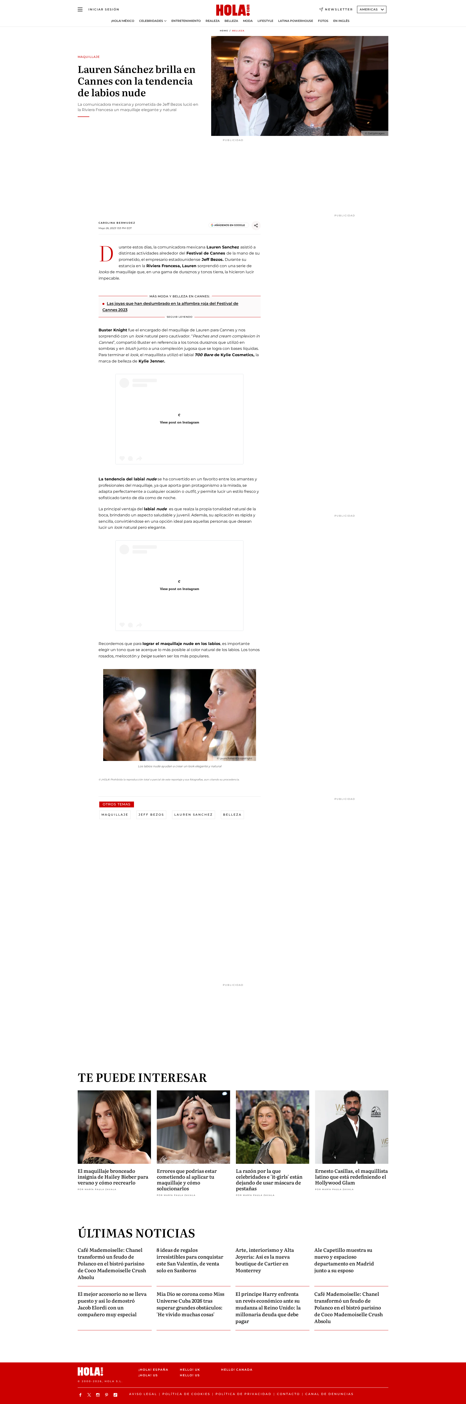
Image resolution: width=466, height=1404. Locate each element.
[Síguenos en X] (89, 1395)
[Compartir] (256, 225)
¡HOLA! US (148, 1375)
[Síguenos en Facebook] (81, 1395)
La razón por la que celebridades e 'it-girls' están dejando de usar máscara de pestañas (269, 1179)
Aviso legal (143, 1394)
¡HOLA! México (122, 21)
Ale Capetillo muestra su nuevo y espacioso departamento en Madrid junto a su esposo (344, 1260)
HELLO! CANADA (237, 1369)
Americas (369, 9)
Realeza (213, 21)
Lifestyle (265, 21)
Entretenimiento (186, 21)
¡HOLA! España (153, 1369)
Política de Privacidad (244, 1394)
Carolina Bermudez (117, 222)
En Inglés (341, 21)
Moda (248, 21)
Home (224, 30)
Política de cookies (186, 1394)
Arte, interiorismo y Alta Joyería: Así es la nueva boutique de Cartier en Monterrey (264, 1260)
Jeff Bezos (151, 814)
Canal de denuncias (329, 1394)
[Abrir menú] (80, 9)
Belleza (231, 21)
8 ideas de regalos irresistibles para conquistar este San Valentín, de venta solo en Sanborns (190, 1260)
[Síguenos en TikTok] (116, 1395)
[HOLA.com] (233, 10)
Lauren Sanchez (193, 814)
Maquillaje (114, 814)
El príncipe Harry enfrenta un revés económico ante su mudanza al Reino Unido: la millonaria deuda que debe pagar (268, 1307)
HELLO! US (190, 1375)
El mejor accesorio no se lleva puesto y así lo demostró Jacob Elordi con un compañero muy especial (112, 1304)
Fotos (323, 21)
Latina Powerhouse (295, 21)
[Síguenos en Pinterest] (107, 1395)
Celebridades (151, 21)
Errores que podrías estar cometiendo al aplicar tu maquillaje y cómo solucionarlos (187, 1179)
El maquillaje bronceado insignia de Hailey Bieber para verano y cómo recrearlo (113, 1176)
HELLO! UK (190, 1369)
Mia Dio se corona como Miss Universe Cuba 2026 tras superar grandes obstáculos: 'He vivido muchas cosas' (190, 1304)
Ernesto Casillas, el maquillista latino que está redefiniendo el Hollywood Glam (351, 1176)
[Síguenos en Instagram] (98, 1395)
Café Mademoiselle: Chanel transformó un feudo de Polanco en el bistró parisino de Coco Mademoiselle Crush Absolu (112, 1263)
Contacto (288, 1394)
